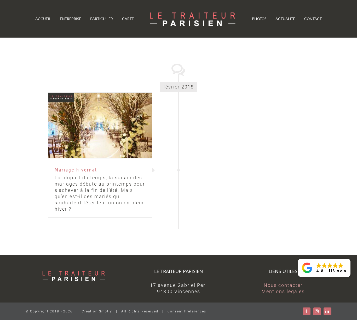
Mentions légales (283, 291)
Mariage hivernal (100, 125)
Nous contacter (283, 285)
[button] (324, 268)
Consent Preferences (187, 311)
